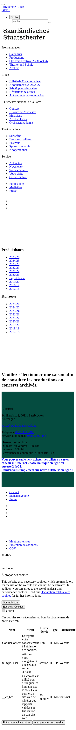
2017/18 (14, 288)
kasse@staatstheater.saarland (19, 425)
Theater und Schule (21, 64)
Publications (16, 183)
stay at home (17, 278)
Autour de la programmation (26, 95)
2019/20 (14, 281)
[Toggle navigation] (3, 4)
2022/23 (14, 267)
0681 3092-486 (24, 432)
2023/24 (14, 264)
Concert (14, 108)
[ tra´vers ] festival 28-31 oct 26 (28, 61)
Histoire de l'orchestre (22, 112)
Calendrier (15, 54)
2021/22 (14, 271)
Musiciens (15, 115)
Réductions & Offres (22, 91)
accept (9, 610)
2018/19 (14, 285)
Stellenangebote (19, 495)
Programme (9, 6)
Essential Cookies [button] (13, 606)
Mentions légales (19, 541)
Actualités (15, 163)
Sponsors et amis (19, 146)
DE (4, 10)
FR (8, 10)
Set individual (10, 602)
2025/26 (14, 257)
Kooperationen (18, 149)
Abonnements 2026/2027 (24, 84)
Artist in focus (18, 119)
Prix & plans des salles (23, 88)
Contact (14, 492)
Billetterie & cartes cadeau (25, 81)
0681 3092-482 (36, 435)
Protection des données (23, 545)
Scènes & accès (18, 170)
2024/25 (14, 260)
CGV (12, 548)
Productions (16, 57)
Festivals (14, 142)
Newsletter (16, 166)
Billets (20, 6)
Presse (13, 190)
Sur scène (15, 135)
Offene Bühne (18, 177)
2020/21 (14, 274)
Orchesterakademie (21, 122)
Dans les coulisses (20, 139)
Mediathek (15, 187)
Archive (14, 68)
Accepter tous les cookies (49, 722)
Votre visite (16, 173)
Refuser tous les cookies (17, 722)
